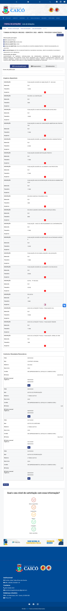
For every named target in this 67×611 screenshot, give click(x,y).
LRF (27, 18)
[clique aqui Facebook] (33, 604)
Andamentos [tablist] (51, 66)
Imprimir (60, 35)
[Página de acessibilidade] (39, 2)
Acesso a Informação (13, 28)
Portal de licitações (25, 28)
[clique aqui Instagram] (37, 604)
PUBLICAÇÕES (44, 18)
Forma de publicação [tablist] (20, 66)
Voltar (6, 484)
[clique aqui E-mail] (29, 604)
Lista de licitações (36, 28)
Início (4, 28)
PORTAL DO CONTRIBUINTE (35, 18)
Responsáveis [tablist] (36, 66)
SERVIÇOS (58, 18)
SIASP (27, 608)
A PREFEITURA (8, 18)
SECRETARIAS (22, 18)
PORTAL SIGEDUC (51, 18)
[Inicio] (3, 18)
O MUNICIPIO (15, 18)
